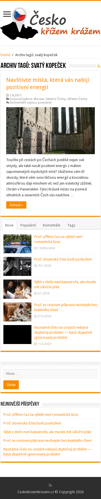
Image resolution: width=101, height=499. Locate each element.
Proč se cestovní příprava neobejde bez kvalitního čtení (47, 440)
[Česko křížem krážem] (50, 22)
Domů (5, 55)
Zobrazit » (16, 205)
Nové (9, 225)
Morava (39, 99)
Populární (28, 225)
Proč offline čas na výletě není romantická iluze (40, 414)
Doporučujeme (21, 99)
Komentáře (51, 225)
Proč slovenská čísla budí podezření (63, 259)
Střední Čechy (77, 99)
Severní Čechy (56, 99)
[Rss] (50, 485)
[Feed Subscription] (98, 66)
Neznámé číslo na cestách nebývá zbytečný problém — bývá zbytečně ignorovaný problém (63, 332)
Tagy (71, 225)
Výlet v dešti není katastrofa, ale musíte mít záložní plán (47, 432)
